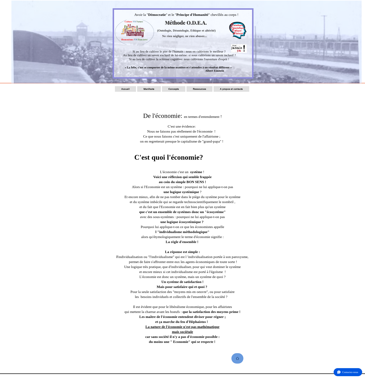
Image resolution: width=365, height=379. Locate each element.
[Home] (237, 358)
